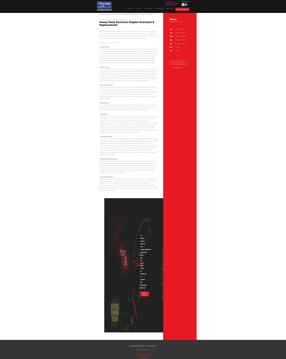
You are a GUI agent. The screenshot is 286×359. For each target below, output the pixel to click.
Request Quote (144, 294)
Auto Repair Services (143, 349)
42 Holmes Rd (113, 20)
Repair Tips (159, 8)
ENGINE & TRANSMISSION (146, 14)
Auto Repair (148, 8)
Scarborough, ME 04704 (125, 20)
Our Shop (130, 8)
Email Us (143, 356)
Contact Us (169, 8)
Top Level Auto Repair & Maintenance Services (127, 14)
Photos (139, 8)
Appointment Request (182, 9)
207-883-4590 (171, 5)
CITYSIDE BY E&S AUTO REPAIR (106, 14)
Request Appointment (178, 63)
